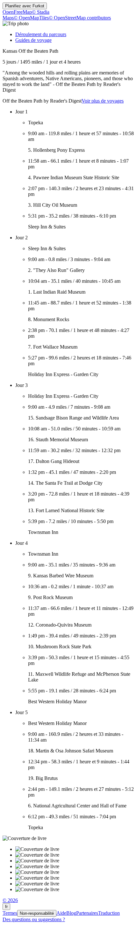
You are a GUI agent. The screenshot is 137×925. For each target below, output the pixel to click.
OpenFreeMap (17, 12)
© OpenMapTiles (31, 17)
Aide (61, 913)
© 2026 (10, 900)
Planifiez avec (24, 6)
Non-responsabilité (37, 913)
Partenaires (87, 913)
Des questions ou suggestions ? (34, 919)
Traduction (109, 913)
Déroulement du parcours (40, 34)
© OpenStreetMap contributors (80, 17)
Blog (71, 913)
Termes (10, 913)
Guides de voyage (33, 40)
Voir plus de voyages (103, 101)
